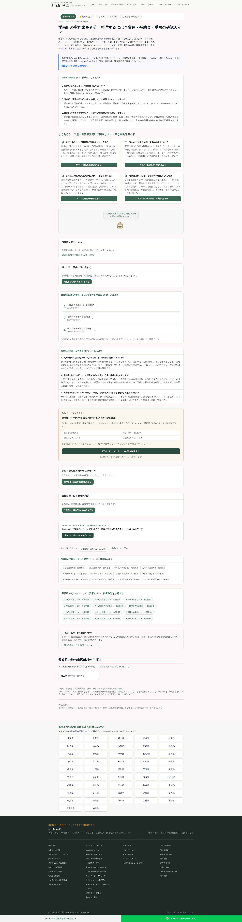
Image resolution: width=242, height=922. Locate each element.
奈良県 (146, 777)
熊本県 (121, 800)
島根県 (96, 785)
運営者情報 (164, 850)
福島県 (96, 746)
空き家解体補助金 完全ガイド (97, 867)
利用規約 (163, 876)
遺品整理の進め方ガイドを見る (76, 282)
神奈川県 (146, 754)
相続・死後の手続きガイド (96, 859)
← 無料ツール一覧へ (118, 548)
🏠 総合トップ (68, 16)
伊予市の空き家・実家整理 (153, 574)
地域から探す (132, 5)
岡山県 (121, 785)
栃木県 (146, 746)
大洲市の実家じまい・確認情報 (138, 618)
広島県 (146, 785)
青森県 (96, 738)
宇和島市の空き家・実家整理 (126, 568)
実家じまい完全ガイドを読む (76, 535)
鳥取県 (70, 785)
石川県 (96, 761)
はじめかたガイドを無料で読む (60, 918)
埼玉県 (70, 754)
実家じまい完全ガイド (94, 854)
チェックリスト (129, 850)
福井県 (121, 761)
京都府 (70, 777)
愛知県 (121, 769)
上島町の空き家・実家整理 (129, 579)
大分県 (146, 800)
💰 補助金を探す (86, 17)
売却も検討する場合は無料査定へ (75, 66)
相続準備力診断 (54, 876)
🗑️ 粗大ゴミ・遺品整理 (107, 17)
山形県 (70, 746)
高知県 (146, 793)
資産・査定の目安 (55, 884)
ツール (151, 5)
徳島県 (70, 793)
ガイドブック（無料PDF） (96, 880)
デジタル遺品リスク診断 (57, 863)
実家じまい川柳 (91, 897)
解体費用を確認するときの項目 (93, 549)
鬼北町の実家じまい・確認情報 (107, 618)
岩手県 (121, 738)
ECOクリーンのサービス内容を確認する (121, 451)
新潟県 (172, 754)
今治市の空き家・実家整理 (99, 568)
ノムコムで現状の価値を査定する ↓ (89, 199)
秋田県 (172, 738)
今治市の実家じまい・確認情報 (138, 599)
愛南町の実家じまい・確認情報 (76, 599)
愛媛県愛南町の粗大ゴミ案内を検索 (78, 255)
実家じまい (103, 5)
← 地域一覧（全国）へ (67, 548)
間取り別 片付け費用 (93, 893)
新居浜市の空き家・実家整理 (74, 574)
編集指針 (163, 859)
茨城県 (121, 746)
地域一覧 (69, 21)
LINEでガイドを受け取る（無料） (183, 918)
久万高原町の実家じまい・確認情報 (109, 606)
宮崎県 (172, 800)
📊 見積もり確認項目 (130, 17)
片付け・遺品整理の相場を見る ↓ (89, 165)
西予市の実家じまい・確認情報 (76, 618)
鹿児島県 (70, 808)
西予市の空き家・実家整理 (103, 579)
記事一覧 (89, 889)
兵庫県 (121, 777)
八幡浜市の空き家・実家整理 (153, 568)
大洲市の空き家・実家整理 (127, 574)
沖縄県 (96, 808)
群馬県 (172, 746)
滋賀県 (172, 769)
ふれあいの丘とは (92, 850)
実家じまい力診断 (55, 867)
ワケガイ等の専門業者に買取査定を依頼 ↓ (153, 199)
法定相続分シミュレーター (58, 854)
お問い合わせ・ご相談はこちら (77, 645)
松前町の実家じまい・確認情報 (141, 606)
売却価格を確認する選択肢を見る (77, 482)
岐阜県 (70, 769)
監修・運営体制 (166, 854)
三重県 (146, 769)
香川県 (96, 793)
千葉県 (96, 754)
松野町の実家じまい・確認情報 (76, 612)
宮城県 (146, 738)
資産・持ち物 (128, 854)
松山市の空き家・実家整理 (73, 568)
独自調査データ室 (92, 863)
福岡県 (172, 793)
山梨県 (146, 761)
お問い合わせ (181, 5)
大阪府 (96, 777)
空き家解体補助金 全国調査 (96, 872)
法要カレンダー (54, 859)
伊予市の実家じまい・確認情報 (76, 606)
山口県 (172, 785)
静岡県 (96, 769)
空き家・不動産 (117, 5)
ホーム (93, 5)
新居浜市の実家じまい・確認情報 (139, 612)
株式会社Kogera (115, 689)
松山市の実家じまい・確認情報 (107, 612)
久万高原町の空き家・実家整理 (156, 579)
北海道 (70, 738)
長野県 (172, 761)
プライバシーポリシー (168, 872)
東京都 (121, 754)
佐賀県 (70, 800)
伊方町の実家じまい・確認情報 (107, 599)
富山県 (70, 761)
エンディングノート (165, 5)
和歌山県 (172, 777)
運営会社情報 (165, 863)
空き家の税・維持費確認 (57, 880)
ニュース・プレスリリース (96, 876)
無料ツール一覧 (54, 850)
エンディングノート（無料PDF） (98, 884)
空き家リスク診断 (55, 872)
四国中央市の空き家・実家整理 (75, 579)
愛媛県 (78, 21)
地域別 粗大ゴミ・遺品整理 (133, 863)
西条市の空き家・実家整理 (101, 574)
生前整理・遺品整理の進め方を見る (78, 510)
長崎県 (96, 800)
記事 (143, 5)
